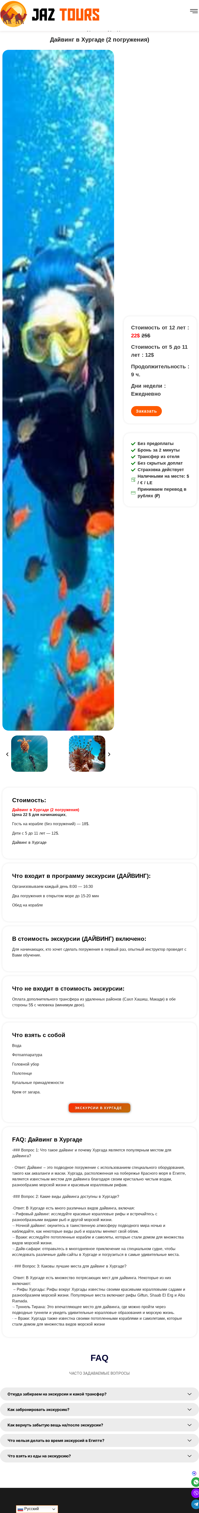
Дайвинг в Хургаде (29, 842)
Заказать (146, 411)
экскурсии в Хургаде (98, 1108)
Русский (31, 1509)
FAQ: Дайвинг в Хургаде (47, 1139)
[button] (7, 754)
